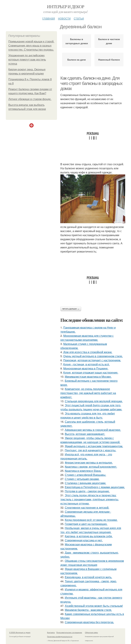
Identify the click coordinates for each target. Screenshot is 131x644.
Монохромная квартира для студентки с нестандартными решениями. (87, 338)
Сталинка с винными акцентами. (85, 483)
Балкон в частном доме (109, 41)
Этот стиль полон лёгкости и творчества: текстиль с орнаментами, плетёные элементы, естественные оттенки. (89, 499)
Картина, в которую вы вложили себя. (89, 536)
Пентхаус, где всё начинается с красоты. (90, 450)
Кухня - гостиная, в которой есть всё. (86, 364)
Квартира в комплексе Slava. (83, 471)
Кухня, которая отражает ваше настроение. (90, 372)
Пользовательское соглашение (69, 632)
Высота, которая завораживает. (85, 434)
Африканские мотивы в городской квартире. (93, 430)
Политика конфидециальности (59, 636)
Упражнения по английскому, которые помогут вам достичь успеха (27, 59)
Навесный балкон (109, 59)
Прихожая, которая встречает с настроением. (92, 360)
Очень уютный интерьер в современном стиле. (93, 356)
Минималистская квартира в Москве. (88, 377)
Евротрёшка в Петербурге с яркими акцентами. (95, 487)
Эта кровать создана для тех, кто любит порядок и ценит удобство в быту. (87, 415)
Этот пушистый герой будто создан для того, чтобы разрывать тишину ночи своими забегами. (91, 407)
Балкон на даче (76, 59)
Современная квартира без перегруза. (89, 622)
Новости (64, 18)
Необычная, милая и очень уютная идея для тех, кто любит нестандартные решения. (90, 530)
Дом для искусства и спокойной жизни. (87, 352)
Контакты (51, 632)
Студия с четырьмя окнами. (82, 479)
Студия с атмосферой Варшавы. (85, 475)
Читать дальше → (70, 309)
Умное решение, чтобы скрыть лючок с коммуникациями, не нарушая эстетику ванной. (90, 440)
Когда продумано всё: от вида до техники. (91, 520)
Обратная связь (91, 632)
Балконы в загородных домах (76, 41)
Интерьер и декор (65, 6)
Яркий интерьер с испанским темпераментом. (94, 446)
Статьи (79, 18)
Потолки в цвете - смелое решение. (87, 491)
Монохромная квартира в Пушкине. (85, 368)
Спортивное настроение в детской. (87, 507)
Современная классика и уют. (84, 540)
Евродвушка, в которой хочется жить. (88, 577)
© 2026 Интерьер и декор (19, 632)
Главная (48, 18)
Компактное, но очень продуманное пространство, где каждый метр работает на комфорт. (88, 393)
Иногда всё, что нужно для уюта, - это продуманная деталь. (86, 456)
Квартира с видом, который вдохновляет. (91, 467)
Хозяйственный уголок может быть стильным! (94, 606)
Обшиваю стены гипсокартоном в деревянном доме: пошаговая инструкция (92, 563)
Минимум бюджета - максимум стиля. (88, 610)
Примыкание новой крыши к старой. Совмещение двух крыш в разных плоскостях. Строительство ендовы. (31, 45)
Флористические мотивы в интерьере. (89, 462)
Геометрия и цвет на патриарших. (86, 524)
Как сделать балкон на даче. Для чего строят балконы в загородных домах (91, 83)
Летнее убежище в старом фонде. (29, 99)
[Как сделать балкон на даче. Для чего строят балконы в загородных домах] (92, 198)
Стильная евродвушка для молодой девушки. (94, 401)
